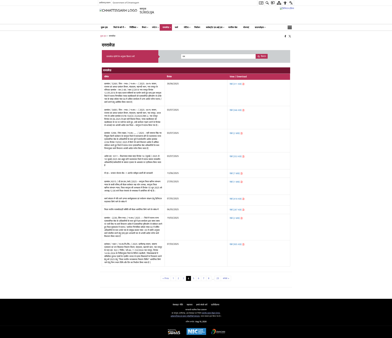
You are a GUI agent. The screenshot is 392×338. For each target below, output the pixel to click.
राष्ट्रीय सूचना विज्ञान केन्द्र (211, 313)
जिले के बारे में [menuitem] (118, 27)
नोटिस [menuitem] (186, 27)
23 (218, 278)
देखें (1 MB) (235, 181)
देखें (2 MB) (235, 133)
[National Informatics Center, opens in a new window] (196, 332)
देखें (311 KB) (236, 84)
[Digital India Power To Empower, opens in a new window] (218, 332)
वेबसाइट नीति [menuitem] (178, 304)
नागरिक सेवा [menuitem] (232, 27)
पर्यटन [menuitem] (154, 27)
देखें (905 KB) (236, 244)
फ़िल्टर (263, 56)
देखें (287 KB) (236, 209)
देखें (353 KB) (236, 156)
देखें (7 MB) (235, 173)
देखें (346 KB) (236, 110)
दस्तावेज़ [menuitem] (166, 27)
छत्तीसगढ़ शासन (104, 2)
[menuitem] (260, 3)
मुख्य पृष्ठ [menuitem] (104, 27)
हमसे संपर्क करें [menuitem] (201, 304)
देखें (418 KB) (236, 198)
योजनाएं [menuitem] (246, 27)
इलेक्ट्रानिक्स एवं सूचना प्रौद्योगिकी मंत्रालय (185, 316)
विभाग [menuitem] (144, 27)
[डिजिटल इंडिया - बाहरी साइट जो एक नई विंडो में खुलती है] (287, 8)
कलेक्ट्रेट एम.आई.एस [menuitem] (214, 27)
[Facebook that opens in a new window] (285, 36)
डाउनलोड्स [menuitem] (259, 27)
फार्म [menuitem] (176, 27)
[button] (290, 27)
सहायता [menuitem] (189, 304)
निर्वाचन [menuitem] (197, 27)
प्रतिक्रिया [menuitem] (215, 304)
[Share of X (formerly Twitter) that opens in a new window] (290, 36)
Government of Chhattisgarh (126, 2)
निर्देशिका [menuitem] (133, 27)
